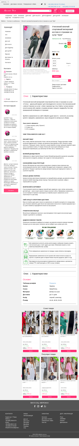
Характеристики (40, 96)
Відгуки (8, 17)
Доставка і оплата (17, 4)
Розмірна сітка (18, 17)
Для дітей (56, 15)
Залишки (65, 15)
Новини (62, 420)
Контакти (6, 4)
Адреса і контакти (57, 88)
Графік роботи (56, 86)
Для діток (26, 424)
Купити (30, 351)
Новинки (8, 15)
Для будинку (46, 15)
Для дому (26, 422)
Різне (61, 417)
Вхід (61, 11)
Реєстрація (70, 11)
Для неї (28, 15)
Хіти (15, 15)
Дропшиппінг (64, 422)
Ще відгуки (11, 190)
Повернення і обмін (29, 4)
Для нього (36, 15)
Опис (25, 96)
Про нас (44, 422)
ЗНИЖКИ (21, 15)
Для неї (26, 419)
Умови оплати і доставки (59, 84)
